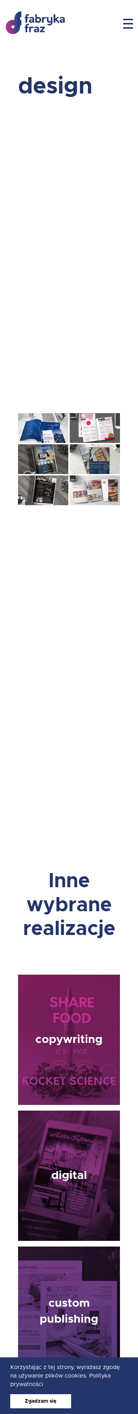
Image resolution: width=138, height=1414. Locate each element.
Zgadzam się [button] (41, 1401)
